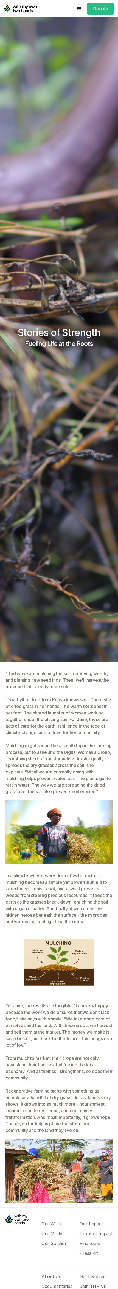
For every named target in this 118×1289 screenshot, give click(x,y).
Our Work (51, 1223)
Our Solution (54, 1243)
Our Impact (91, 1223)
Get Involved (92, 1276)
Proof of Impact (96, 1233)
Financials (90, 1243)
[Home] (20, 8)
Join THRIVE (93, 1286)
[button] (79, 9)
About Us (51, 1276)
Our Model (52, 1233)
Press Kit (89, 1253)
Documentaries (56, 1286)
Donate (100, 8)
